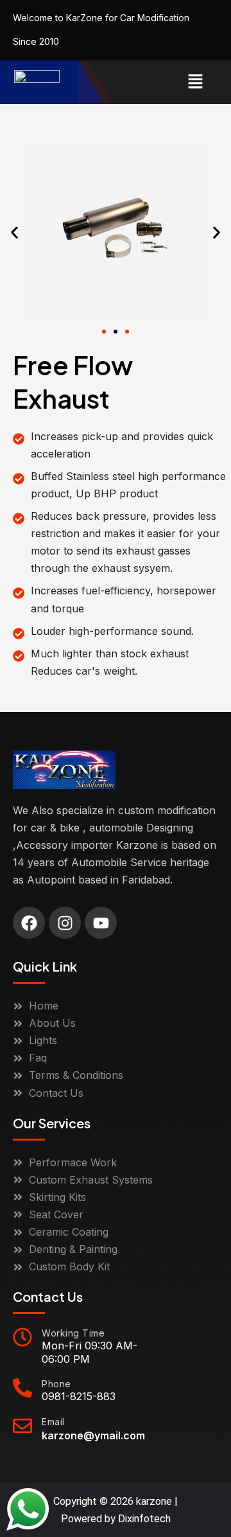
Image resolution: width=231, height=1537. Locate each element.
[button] (196, 82)
